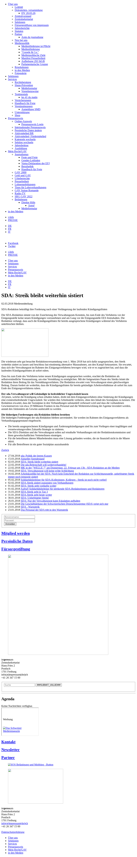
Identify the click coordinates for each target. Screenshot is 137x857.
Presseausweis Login (32, 124)
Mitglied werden (15, 533)
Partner (18, 34)
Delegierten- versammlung (29, 10)
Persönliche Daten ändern (28, 130)
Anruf (31, 205)
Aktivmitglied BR (24, 133)
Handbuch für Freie (25, 103)
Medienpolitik (22, 43)
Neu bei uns (21, 40)
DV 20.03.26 (28, 13)
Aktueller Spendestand (32, 458)
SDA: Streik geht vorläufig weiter (38, 485)
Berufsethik (27, 166)
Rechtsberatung (23, 82)
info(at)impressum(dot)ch (14, 823)
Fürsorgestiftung (15, 549)
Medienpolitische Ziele (33, 55)
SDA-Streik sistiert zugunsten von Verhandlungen (47, 482)
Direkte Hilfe (28, 202)
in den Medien (22, 70)
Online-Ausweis (23, 121)
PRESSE (13, 220)
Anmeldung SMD (30, 109)
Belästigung (21, 199)
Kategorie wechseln (25, 139)
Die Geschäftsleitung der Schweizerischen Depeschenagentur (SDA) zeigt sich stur (64, 503)
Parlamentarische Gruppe (34, 64)
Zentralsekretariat (24, 19)
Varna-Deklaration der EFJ (35, 163)
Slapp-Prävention (24, 85)
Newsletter (10, 749)
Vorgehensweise (30, 91)
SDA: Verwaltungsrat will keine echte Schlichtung (47, 470)
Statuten (19, 31)
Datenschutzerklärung (12, 832)
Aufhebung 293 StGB (33, 61)
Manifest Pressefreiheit (33, 58)
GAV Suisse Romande (27, 190)
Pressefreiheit (22, 181)
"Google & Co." (30, 52)
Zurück (5, 450)
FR (9, 228)
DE (10, 225)
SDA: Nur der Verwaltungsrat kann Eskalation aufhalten (50, 500)
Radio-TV (20, 193)
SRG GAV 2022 (23, 196)
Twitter (12, 246)
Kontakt (8, 742)
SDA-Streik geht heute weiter (36, 494)
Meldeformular (29, 88)
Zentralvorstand (23, 16)
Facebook (13, 243)
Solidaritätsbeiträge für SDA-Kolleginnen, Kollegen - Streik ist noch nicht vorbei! (64, 479)
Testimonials (21, 94)
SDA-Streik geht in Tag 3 (34, 491)
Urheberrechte (22, 178)
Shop (17, 115)
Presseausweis (15, 118)
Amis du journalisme (32, 37)
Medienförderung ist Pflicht (35, 46)
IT (9, 231)
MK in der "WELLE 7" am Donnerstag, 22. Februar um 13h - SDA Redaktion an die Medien (70, 467)
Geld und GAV (23, 175)
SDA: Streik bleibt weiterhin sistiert (39, 461)
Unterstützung (22, 112)
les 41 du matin (29, 97)
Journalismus (21, 154)
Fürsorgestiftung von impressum (32, 25)
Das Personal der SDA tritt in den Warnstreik (44, 509)
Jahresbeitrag (21, 145)
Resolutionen (22, 67)
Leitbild (19, 7)
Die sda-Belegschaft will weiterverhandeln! (43, 464)
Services (12, 79)
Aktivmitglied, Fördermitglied (30, 136)
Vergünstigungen (24, 106)
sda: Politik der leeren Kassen (36, 455)
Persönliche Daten (17, 541)
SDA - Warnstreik (30, 506)
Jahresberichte (22, 28)
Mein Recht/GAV (17, 151)
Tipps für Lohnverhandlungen (30, 187)
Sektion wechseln (24, 142)
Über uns (13, 4)
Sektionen (20, 22)
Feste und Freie (29, 157)
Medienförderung (30, 49)
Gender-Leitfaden (30, 160)
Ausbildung (21, 148)
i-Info (11, 217)
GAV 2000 (20, 172)
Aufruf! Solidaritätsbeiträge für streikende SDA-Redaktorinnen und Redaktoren (62, 488)
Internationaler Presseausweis (30, 127)
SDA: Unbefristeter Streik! (35, 497)
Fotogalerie (21, 73)
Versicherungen (23, 100)
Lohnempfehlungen (25, 184)
